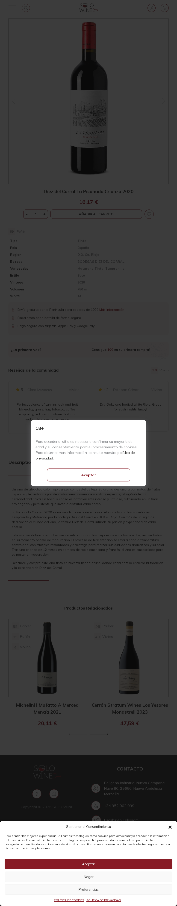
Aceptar (88, 475)
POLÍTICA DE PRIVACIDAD (103, 900)
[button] (170, 826)
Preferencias (88, 889)
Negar (89, 877)
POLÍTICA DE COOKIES (69, 900)
